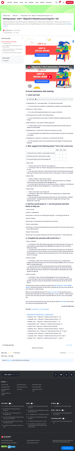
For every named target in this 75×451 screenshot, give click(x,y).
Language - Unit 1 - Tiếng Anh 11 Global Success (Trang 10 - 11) (44, 319)
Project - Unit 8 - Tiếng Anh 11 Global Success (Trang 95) (42, 326)
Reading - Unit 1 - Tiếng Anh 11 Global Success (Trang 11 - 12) (44, 321)
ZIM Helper (63, 301)
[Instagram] (71, 374)
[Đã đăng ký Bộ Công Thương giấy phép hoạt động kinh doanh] (11, 447)
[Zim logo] (2, 2)
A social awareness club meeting (8, 41)
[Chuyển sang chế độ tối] (63, 2)
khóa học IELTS (53, 292)
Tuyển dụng (19, 389)
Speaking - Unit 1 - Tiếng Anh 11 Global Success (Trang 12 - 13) (44, 317)
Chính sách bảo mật (21, 384)
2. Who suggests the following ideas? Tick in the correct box (12, 46)
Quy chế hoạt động (36, 387)
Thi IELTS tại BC (4, 384)
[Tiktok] (66, 374)
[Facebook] (56, 374)
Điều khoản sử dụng (36, 384)
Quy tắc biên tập (8, 32)
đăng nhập (10, 360)
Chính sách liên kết (5, 387)
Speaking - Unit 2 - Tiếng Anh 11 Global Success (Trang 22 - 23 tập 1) (46, 328)
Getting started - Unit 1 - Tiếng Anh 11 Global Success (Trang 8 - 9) (45, 324)
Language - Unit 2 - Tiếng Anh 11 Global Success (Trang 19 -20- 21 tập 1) (47, 335)
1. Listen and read (6, 43)
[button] (56, 2)
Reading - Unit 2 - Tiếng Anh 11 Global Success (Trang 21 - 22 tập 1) (45, 338)
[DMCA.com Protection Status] (4, 447)
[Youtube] (61, 374)
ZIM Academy (8, 30)
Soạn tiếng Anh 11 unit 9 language (40, 309)
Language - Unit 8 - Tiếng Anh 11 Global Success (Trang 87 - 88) (44, 333)
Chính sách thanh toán (22, 387)
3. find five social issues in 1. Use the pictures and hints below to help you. (12, 50)
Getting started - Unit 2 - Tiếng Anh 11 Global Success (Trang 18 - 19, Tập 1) (47, 331)
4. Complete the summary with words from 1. (12, 53)
